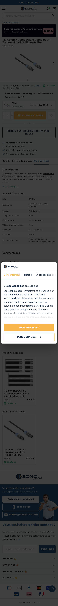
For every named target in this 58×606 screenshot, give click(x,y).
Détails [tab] (28, 274)
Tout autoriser (29, 327)
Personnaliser (27, 337)
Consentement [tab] (11, 274)
